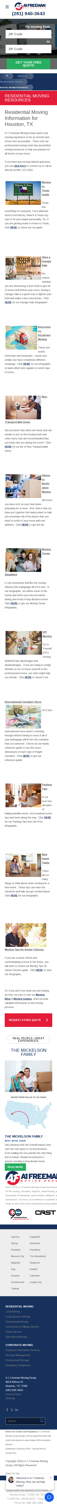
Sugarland (35, 1237)
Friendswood (17, 1282)
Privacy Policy (13, 1394)
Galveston (35, 1275)
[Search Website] (42, 1421)
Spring (14, 1243)
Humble (33, 1269)
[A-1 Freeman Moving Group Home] (30, 6)
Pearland (15, 1250)
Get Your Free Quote (28, 64)
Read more (15, 1167)
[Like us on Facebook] (7, 1410)
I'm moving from (37, 26)
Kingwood (35, 1262)
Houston (15, 1275)
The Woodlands (38, 1256)
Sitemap (10, 1398)
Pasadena (35, 1250)
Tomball (15, 1288)
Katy (13, 1269)
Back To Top (13, 1473)
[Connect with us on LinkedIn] (16, 1410)
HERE (26, 364)
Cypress (15, 1237)
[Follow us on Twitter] (11, 1410)
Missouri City (17, 1256)
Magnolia (15, 1262)
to (48, 41)
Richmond (35, 1243)
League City (36, 1282)
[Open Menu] (7, 7)
